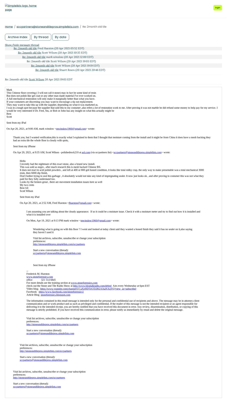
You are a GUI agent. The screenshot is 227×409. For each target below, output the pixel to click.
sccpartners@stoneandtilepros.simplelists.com (48, 27)
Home (9, 27)
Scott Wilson (36, 79)
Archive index (17, 37)
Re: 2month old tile (25, 48)
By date (60, 37)
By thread (41, 37)
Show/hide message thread (22, 45)
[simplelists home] (21, 8)
